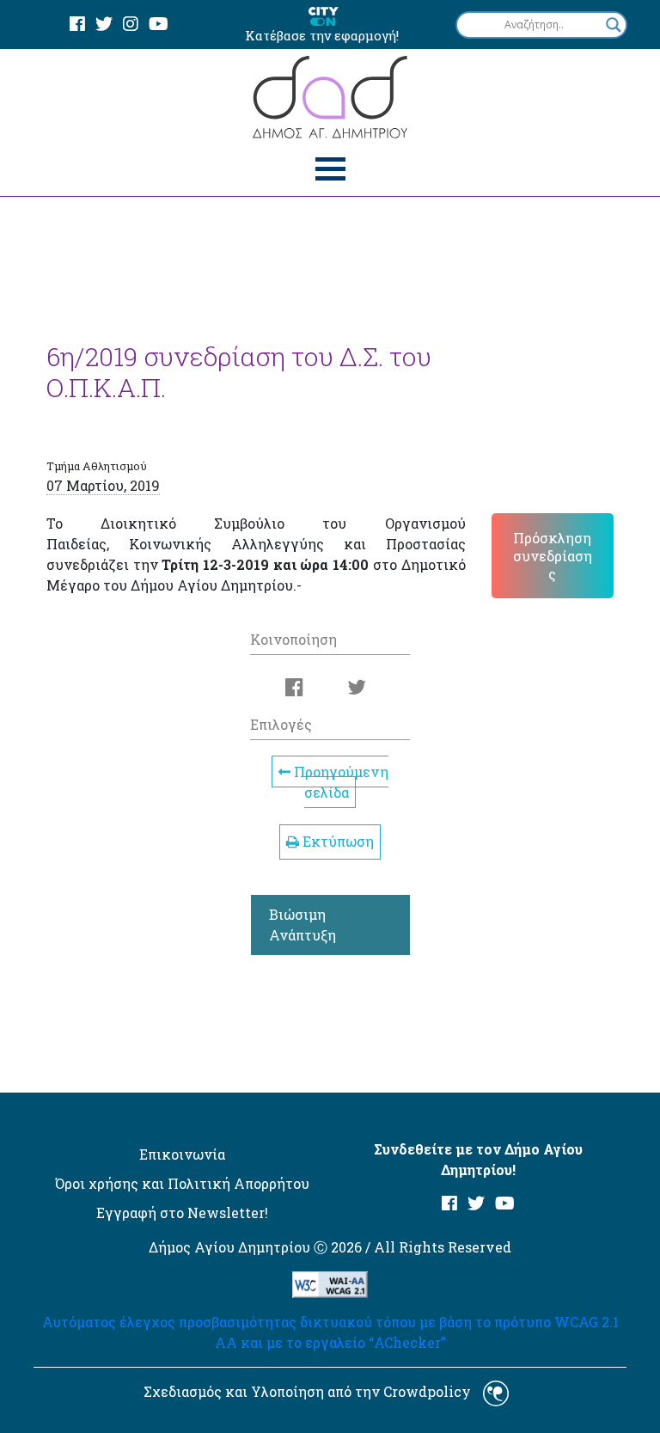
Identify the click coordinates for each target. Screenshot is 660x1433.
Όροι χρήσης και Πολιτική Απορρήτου (182, 1183)
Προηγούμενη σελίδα (339, 781)
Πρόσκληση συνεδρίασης (552, 556)
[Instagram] (130, 24)
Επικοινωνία (182, 1154)
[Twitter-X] (104, 24)
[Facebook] (77, 24)
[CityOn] (324, 15)
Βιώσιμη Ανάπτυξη (302, 924)
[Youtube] (158, 24)
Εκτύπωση (336, 841)
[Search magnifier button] (614, 25)
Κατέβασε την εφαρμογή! (322, 35)
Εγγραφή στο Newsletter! (182, 1212)
